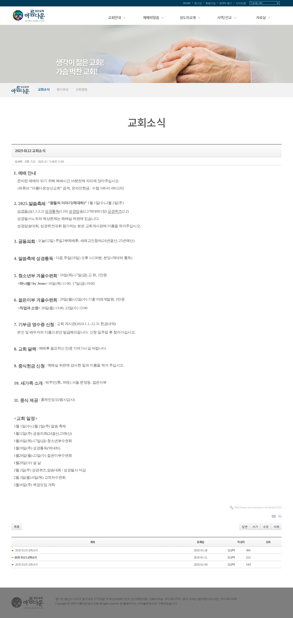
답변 (244, 526)
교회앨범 (81, 89)
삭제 (276, 526)
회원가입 (211, 3)
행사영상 (62, 89)
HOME (187, 3)
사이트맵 (241, 3)
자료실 (261, 18)
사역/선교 (224, 18)
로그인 (198, 3)
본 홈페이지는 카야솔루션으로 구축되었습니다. (149, 603)
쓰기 (255, 526)
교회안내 (114, 18)
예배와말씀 (151, 18)
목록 (16, 526)
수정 (266, 526)
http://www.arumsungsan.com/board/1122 (258, 507)
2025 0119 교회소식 (26, 550)
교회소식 (44, 89)
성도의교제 (188, 18)
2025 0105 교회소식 (26, 564)
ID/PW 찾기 (225, 3)
